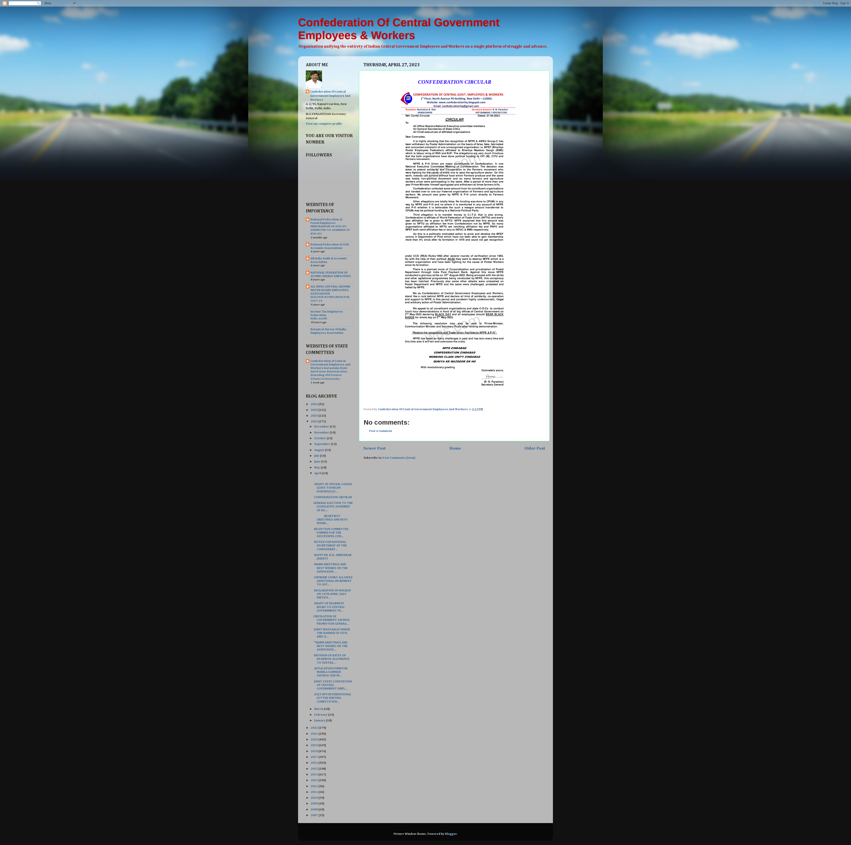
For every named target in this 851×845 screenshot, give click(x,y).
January (320, 720)
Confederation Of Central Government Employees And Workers (330, 96)
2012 (314, 786)
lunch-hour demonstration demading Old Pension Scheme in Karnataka (328, 375)
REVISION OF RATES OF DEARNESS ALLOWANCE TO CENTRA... (331, 659)
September (322, 444)
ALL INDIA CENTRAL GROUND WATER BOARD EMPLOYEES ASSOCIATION (330, 290)
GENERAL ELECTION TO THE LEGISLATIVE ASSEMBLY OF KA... (333, 506)
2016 (314, 762)
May (317, 467)
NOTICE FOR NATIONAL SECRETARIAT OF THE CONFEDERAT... (330, 545)
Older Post (534, 448)
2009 (314, 803)
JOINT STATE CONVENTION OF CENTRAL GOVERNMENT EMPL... (332, 685)
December (322, 426)
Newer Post (374, 448)
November (322, 432)
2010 (314, 797)
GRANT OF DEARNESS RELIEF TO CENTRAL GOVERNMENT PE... (329, 607)
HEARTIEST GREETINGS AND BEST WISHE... (330, 520)
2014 (314, 774)
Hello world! (318, 318)
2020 (314, 739)
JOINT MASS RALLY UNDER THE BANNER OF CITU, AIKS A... (331, 633)
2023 (314, 421)
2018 (314, 751)
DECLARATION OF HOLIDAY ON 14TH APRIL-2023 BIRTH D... (332, 594)
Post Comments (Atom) (399, 457)
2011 (314, 792)
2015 (314, 768)
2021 (314, 733)
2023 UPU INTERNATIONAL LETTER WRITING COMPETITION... (332, 698)
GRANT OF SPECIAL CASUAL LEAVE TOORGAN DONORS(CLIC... (332, 488)
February (321, 714)
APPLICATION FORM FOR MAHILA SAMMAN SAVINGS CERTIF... (330, 672)
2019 (314, 745)
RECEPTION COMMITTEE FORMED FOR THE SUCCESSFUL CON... (331, 533)
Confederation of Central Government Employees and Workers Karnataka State (330, 364)
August (319, 450)
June (317, 461)
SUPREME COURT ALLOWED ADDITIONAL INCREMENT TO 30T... (333, 581)
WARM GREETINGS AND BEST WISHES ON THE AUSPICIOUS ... (330, 568)
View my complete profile (324, 123)
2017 (314, 757)
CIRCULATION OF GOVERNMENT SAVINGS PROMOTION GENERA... (331, 620)
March (319, 709)
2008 (314, 809)
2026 (314, 404)
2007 (314, 815)
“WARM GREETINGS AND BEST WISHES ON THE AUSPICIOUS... (330, 646)
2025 (314, 410)
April (318, 473)
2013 (314, 780)
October (320, 438)
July (317, 455)
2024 (314, 415)
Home (455, 448)
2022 (314, 727)
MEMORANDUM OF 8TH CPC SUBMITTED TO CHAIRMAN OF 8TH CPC (330, 230)
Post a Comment (380, 431)
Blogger (451, 833)
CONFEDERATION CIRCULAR (332, 497)
